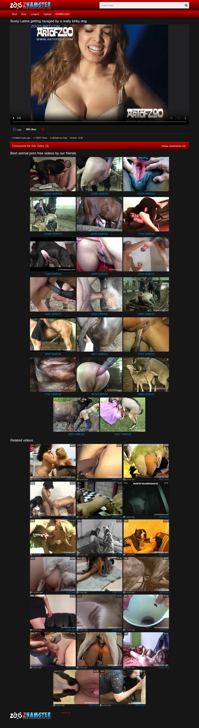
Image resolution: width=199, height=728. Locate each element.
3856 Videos (146, 314)
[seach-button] (186, 5)
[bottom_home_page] (35, 715)
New (23, 14)
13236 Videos (100, 193)
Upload (47, 14)
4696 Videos (53, 314)
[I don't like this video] (43, 129)
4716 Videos (146, 273)
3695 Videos (53, 354)
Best (14, 14)
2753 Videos (146, 354)
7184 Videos (53, 273)
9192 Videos (99, 233)
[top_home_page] (32, 5)
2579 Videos (99, 394)
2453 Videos (76, 434)
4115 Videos (99, 314)
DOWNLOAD (62, 14)
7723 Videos (146, 233)
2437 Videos (123, 434)
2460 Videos (146, 394)
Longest (35, 14)
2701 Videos (53, 394)
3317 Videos (99, 354)
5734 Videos (99, 273)
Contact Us (66, 713)
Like (19, 130)
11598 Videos (53, 233)
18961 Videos (53, 193)
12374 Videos (146, 193)
